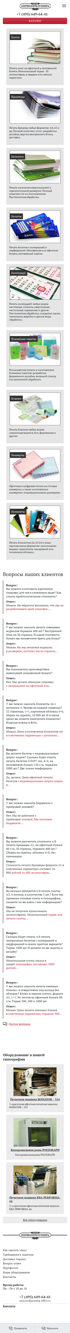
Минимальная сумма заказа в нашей (30, 964)
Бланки (16, 398)
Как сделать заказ (15, 1250)
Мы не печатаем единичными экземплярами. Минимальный (34, 914)
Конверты (17, 455)
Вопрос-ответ (12, 1263)
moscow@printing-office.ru (34, 1300)
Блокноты (18, 512)
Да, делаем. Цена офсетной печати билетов (34, 781)
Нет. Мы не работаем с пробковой (29, 819)
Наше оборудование (16, 1272)
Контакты (9, 1277)
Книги (15, 37)
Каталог (35, 21)
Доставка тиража (14, 1259)
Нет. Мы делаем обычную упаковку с (30, 684)
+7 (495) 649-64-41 (32, 14)
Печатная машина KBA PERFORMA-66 (35, 1199)
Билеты (16, 216)
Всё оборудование (35, 1220)
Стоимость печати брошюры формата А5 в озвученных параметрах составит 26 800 (35, 868)
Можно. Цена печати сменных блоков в (32, 1012)
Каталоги (17, 157)
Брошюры (18, 97)
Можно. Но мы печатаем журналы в (30, 649)
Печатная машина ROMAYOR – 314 (35, 1099)
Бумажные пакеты (23, 339)
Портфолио (10, 1268)
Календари (18, 273)
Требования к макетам (18, 1255)
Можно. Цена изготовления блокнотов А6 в (34, 733)
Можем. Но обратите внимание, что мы (35, 607)
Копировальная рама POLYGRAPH (35, 1150)
